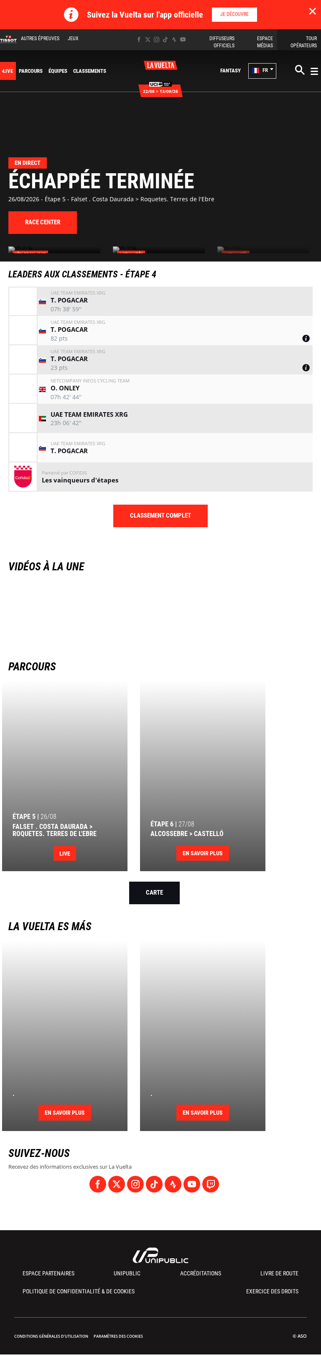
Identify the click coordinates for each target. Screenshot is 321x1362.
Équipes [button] (57, 71)
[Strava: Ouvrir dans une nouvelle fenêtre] (174, 39)
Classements (89, 71)
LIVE (8, 71)
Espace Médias (265, 42)
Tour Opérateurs (303, 42)
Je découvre (234, 14)
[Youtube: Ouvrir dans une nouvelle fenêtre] (182, 39)
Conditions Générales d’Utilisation (51, 1336)
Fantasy (230, 70)
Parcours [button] (31, 71)
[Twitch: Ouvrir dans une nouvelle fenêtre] (210, 1184)
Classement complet (160, 515)
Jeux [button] (73, 38)
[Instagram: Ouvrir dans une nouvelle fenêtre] (156, 39)
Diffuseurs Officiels (221, 42)
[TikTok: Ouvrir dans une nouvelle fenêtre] (165, 39)
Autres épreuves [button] (40, 38)
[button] (262, 71)
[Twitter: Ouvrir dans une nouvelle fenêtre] (147, 39)
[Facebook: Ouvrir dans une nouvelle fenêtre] (139, 39)
